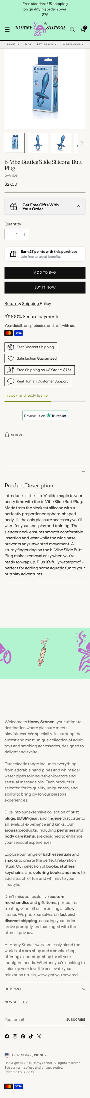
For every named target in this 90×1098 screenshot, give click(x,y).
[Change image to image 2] (38, 143)
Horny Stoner (42, 1063)
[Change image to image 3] (61, 143)
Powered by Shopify (19, 1072)
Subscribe (76, 1019)
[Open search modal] (72, 29)
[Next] (82, 143)
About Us (12, 44)
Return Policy (46, 44)
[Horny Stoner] (39, 29)
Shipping (31, 303)
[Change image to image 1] (15, 143)
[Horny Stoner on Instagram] (15, 1037)
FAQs (28, 44)
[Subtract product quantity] (9, 234)
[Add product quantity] (24, 234)
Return (11, 303)
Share (17, 435)
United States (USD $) (26, 1055)
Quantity (12, 223)
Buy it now (45, 287)
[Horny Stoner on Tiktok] (31, 1037)
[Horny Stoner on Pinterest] (23, 1037)
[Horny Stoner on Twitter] (39, 1037)
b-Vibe (11, 175)
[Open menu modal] (7, 29)
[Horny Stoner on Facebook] (7, 1037)
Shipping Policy (73, 44)
